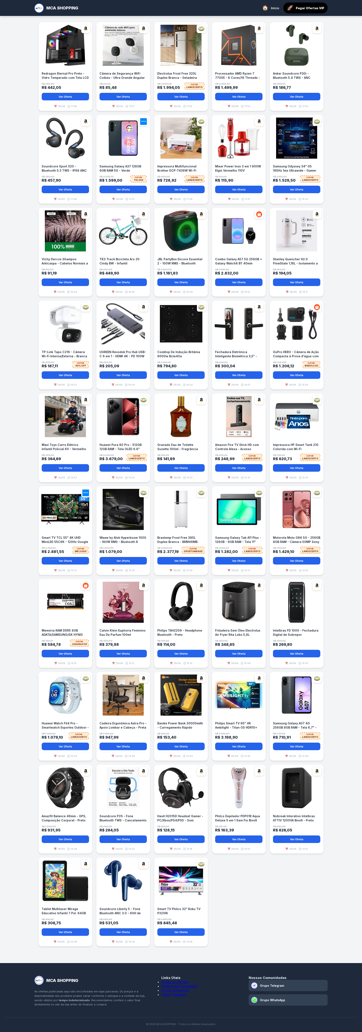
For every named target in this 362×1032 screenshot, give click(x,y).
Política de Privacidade (179, 986)
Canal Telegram (173, 994)
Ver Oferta (65, 96)
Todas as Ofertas (174, 982)
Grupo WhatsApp (175, 990)
